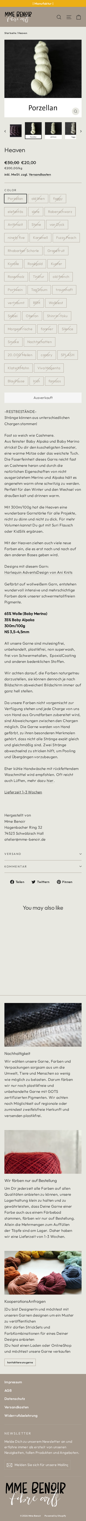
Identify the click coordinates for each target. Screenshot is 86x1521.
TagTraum (39, 289)
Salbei (12, 316)
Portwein (15, 289)
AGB (8, 1390)
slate (36, 211)
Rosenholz (16, 276)
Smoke (13, 342)
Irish (36, 381)
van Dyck (57, 224)
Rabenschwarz (60, 211)
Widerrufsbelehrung (21, 1415)
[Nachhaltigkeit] (43, 1025)
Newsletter (17, 1433)
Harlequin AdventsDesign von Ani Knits (38, 572)
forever (47, 329)
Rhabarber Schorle (23, 250)
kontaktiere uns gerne (20, 1362)
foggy (58, 198)
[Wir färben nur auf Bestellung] (43, 1152)
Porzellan (15, 198)
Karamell (40, 237)
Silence (67, 329)
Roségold (35, 263)
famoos (55, 381)
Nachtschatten (39, 342)
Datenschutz (14, 1398)
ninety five (16, 237)
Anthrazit (15, 224)
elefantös (15, 211)
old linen (38, 198)
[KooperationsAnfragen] (43, 1273)
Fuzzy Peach (66, 237)
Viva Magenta (48, 368)
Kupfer (56, 263)
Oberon (32, 316)
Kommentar (15, 866)
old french (61, 276)
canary (46, 355)
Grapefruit (56, 250)
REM (36, 302)
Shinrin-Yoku (57, 316)
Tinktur (39, 276)
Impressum (13, 1382)
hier (50, 780)
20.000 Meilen (20, 355)
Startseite (10, 33)
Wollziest (56, 302)
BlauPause (16, 381)
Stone (36, 224)
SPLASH (67, 355)
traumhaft (64, 289)
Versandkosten (40, 175)
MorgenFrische (20, 329)
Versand (12, 854)
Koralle (13, 263)
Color (10, 190)
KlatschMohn (18, 368)
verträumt (16, 302)
